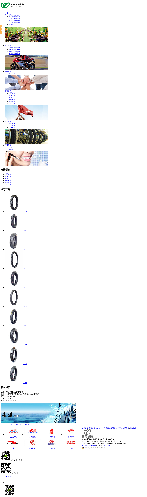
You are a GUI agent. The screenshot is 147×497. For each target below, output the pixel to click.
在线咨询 (8, 477)
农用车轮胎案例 (14, 54)
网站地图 (133, 428)
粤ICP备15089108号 (89, 445)
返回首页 (85, 428)
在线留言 (12, 149)
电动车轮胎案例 (14, 52)
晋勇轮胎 (8, 14)
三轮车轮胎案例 (14, 49)
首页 (6, 12)
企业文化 (12, 95)
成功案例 (8, 45)
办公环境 (12, 101)
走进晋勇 (8, 91)
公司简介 (12, 93)
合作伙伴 (12, 104)
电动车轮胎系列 (14, 20)
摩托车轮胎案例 (14, 47)
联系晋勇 (8, 145)
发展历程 (12, 97)
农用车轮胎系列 (14, 22)
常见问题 (12, 127)
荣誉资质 (12, 99)
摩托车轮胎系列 (14, 16)
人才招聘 (12, 73)
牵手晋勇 (8, 71)
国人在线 (107, 445)
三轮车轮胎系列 (14, 18)
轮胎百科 (8, 121)
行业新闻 (12, 125)
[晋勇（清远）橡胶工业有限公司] (12, 7)
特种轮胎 (12, 24)
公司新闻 (12, 123)
